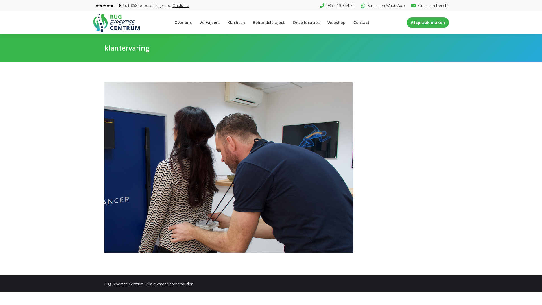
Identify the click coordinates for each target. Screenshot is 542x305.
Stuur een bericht (433, 5)
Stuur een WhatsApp (386, 5)
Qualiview (180, 5)
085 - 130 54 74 (340, 5)
